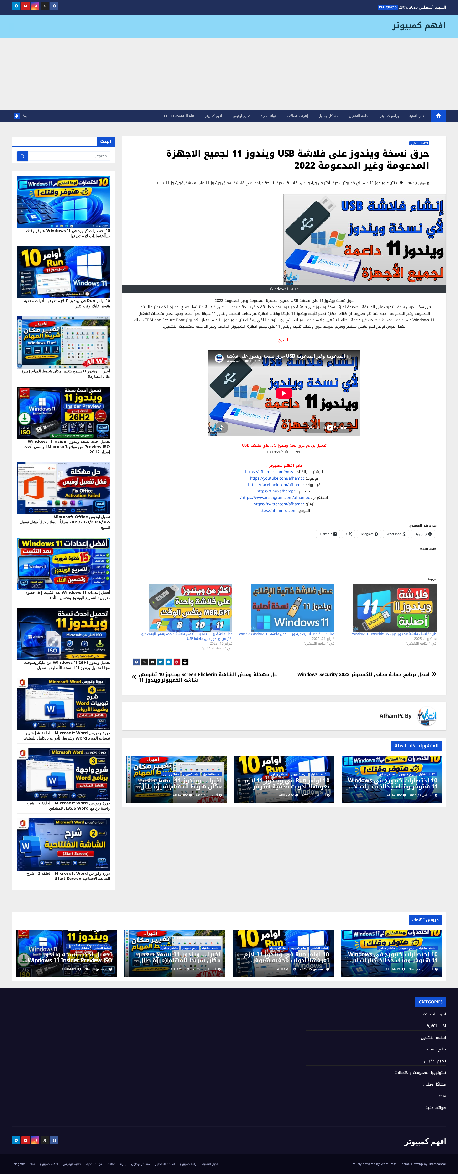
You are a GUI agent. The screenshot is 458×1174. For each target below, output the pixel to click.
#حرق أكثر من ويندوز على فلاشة (314, 182)
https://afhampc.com (277, 510)
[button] (25, 115)
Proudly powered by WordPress (373, 1164)
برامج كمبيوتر (389, 116)
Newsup (417, 1164)
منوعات (440, 1096)
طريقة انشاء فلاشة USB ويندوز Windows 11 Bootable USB (394, 634)
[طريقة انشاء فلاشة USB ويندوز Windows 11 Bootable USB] (388, 608)
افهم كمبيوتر (419, 25)
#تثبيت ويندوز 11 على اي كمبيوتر (370, 182)
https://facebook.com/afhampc (276, 484)
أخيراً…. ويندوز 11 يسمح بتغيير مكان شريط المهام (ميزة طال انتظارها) (180, 786)
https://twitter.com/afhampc (279, 504)
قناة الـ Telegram (178, 116)
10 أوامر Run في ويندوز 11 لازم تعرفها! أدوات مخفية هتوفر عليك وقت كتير (287, 786)
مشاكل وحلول (328, 116)
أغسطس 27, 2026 (420, 969)
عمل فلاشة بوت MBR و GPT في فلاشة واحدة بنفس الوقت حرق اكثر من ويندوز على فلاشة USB (186, 636)
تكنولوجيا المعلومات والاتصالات (420, 1072)
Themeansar (437, 1164)
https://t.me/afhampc (276, 491)
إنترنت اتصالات (297, 116)
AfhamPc (391, 716)
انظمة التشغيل (359, 116)
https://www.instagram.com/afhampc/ (275, 497)
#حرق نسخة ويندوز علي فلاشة (259, 182)
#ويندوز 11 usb (170, 182)
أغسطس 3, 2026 (95, 969)
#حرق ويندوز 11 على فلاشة (208, 182)
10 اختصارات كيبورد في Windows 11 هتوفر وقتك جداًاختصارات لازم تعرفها (392, 786)
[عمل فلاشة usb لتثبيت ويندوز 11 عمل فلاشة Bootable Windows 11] (285, 608)
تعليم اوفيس (241, 116)
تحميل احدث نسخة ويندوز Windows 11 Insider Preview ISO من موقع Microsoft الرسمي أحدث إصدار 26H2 (67, 446)
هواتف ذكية (269, 116)
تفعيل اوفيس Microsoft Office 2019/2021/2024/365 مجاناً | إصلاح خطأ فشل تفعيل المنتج (65, 522)
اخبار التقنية (417, 116)
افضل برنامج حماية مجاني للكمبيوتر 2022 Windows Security (363, 674)
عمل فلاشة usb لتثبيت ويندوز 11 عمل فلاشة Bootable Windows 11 (285, 634)
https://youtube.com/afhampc (277, 478)
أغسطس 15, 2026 (312, 969)
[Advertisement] (229, 74)
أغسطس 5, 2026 (204, 969)
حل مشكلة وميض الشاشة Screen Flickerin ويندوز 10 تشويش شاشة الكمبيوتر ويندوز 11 (208, 677)
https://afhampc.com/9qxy (269, 472)
